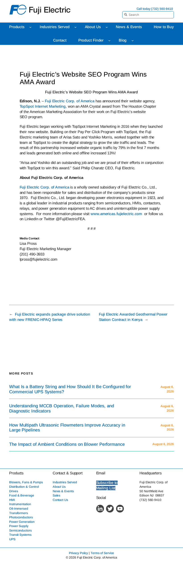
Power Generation (21, 521)
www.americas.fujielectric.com (116, 214)
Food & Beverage (21, 495)
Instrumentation (20, 504)
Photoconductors (21, 517)
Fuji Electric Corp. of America (69, 101)
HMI (12, 500)
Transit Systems (20, 534)
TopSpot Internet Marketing (43, 106)
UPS (12, 539)
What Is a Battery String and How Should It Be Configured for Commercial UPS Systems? (70, 389)
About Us (59, 486)
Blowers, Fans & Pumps (26, 482)
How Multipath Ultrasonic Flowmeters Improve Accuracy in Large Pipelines (67, 427)
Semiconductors (20, 530)
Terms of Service (102, 553)
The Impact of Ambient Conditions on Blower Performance (67, 444)
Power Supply (18, 526)
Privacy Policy (78, 553)
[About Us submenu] (107, 27)
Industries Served (65, 482)
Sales (56, 495)
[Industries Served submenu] (75, 27)
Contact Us (60, 500)
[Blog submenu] (132, 40)
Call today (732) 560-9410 (155, 8)
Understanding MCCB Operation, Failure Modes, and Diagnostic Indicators (61, 408)
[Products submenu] (30, 27)
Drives (13, 491)
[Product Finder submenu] (109, 40)
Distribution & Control (24, 486)
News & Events (63, 491)
